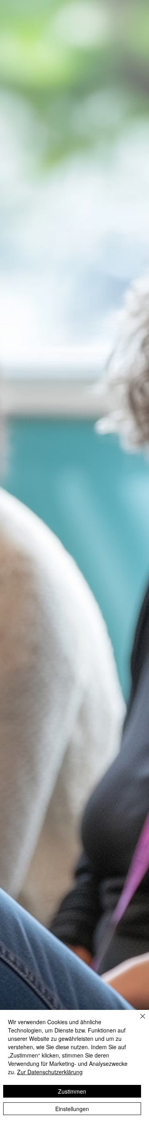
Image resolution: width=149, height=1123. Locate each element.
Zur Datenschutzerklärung (50, 1072)
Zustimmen (72, 1091)
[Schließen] (137, 1021)
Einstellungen (72, 1109)
